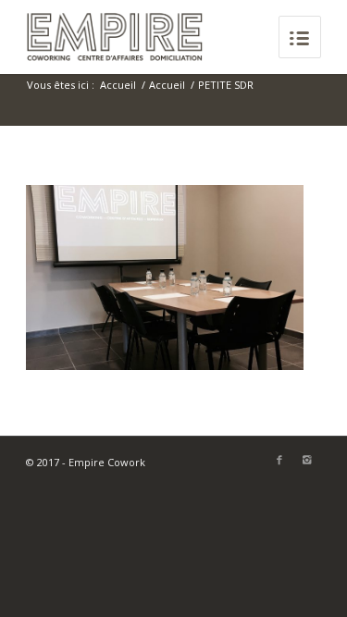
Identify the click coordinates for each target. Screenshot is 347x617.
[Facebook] (279, 460)
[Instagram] (307, 460)
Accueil (118, 85)
